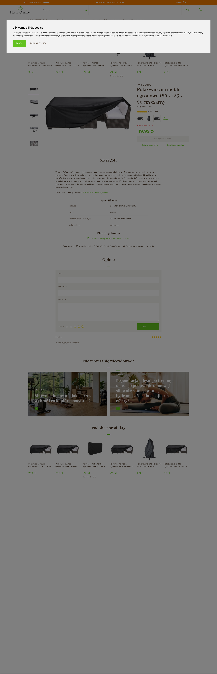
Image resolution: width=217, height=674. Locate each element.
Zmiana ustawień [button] (38, 43)
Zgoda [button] (19, 43)
